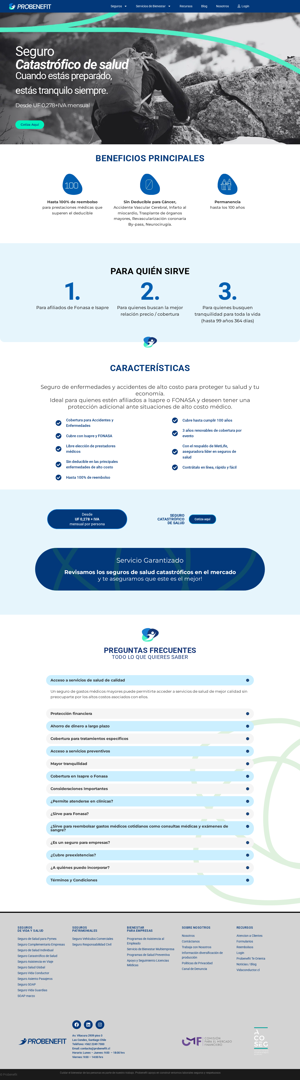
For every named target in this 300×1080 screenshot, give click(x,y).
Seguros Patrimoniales (85, 929)
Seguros (116, 6)
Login (244, 6)
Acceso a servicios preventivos (80, 751)
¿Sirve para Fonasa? (70, 814)
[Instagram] (100, 1024)
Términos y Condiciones (74, 880)
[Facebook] (76, 1024)
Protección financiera (71, 713)
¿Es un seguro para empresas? (80, 842)
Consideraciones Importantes (79, 788)
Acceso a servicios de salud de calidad (88, 680)
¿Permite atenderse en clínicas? (82, 801)
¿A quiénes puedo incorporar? (80, 867)
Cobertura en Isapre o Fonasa (79, 776)
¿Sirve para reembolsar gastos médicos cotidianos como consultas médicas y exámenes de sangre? (139, 828)
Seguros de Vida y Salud (30, 929)
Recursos (186, 6)
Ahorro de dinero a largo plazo (80, 726)
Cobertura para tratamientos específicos (89, 738)
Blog (204, 6)
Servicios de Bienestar (151, 6)
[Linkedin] (88, 1024)
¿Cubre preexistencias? (73, 855)
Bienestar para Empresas (140, 929)
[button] (150, 680)
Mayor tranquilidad (69, 763)
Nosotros (222, 6)
